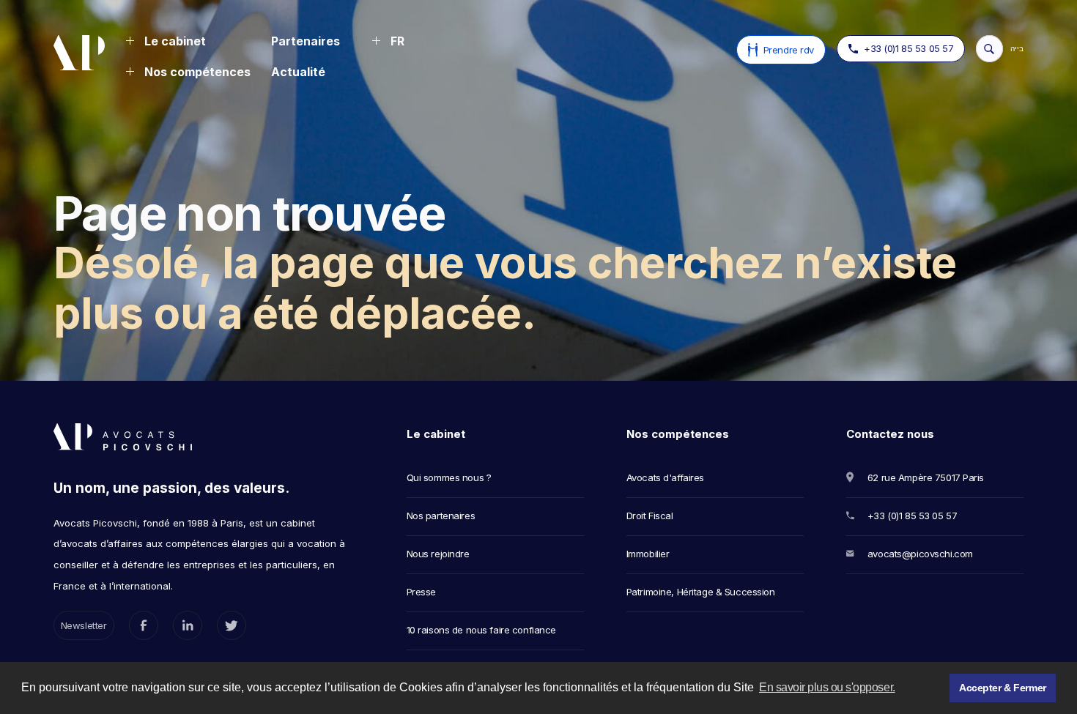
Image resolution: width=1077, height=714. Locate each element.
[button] (165, 42)
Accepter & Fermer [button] (1002, 687)
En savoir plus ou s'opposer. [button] (827, 687)
